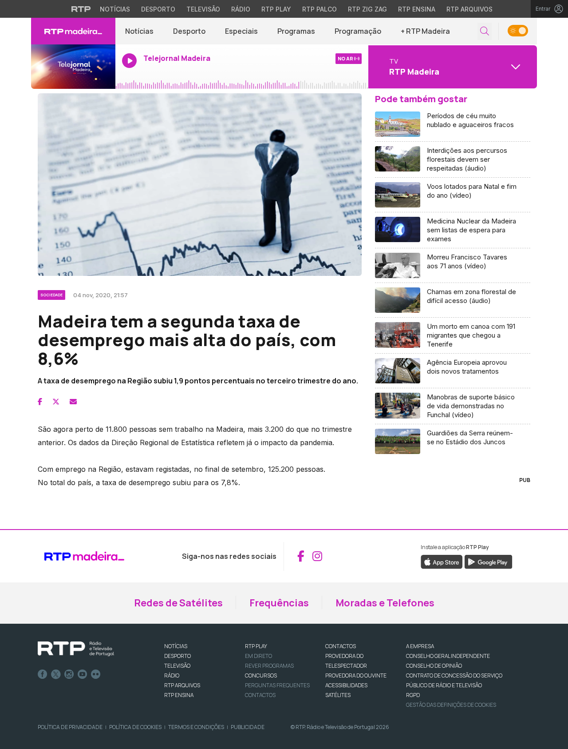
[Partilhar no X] (55, 401)
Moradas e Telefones (384, 603)
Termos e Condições (196, 727)
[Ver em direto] (73, 66)
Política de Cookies (135, 727)
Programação (358, 31)
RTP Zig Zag (367, 9)
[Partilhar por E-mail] (73, 401)
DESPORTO (177, 656)
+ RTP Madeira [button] (425, 31)
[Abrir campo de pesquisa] (484, 31)
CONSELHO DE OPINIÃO (434, 665)
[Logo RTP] (76, 649)
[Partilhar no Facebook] (40, 401)
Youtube (82, 674)
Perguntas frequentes (277, 685)
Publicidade (247, 727)
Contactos (260, 695)
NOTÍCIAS (175, 646)
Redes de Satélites (178, 603)
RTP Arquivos (469, 9)
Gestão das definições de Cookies (451, 705)
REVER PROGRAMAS (269, 665)
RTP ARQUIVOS (182, 685)
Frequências (279, 603)
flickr (96, 674)
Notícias (115, 9)
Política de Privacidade (70, 727)
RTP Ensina (416, 9)
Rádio (240, 9)
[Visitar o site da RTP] (81, 9)
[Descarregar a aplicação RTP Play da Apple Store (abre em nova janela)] (442, 561)
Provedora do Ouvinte (356, 675)
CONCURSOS (261, 675)
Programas (296, 31)
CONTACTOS (340, 646)
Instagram (69, 674)
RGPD (413, 695)
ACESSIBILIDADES (346, 685)
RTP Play (276, 9)
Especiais (241, 31)
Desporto (158, 9)
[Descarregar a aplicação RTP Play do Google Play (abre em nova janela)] (488, 561)
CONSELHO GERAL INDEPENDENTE (448, 656)
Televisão (203, 9)
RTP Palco (319, 9)
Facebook (42, 674)
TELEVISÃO (177, 665)
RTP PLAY (256, 646)
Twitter (56, 674)
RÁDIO (171, 675)
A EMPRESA (420, 646)
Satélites (338, 695)
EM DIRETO (258, 656)
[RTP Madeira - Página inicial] (73, 31)
